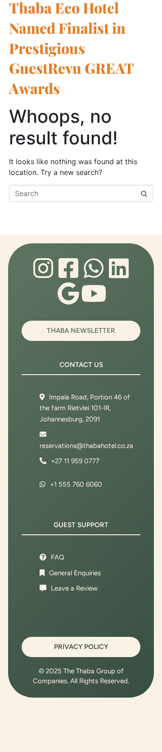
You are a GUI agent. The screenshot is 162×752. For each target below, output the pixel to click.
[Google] (68, 293)
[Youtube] (93, 293)
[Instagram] (43, 268)
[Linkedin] (119, 268)
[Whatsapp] (93, 268)
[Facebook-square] (68, 268)
